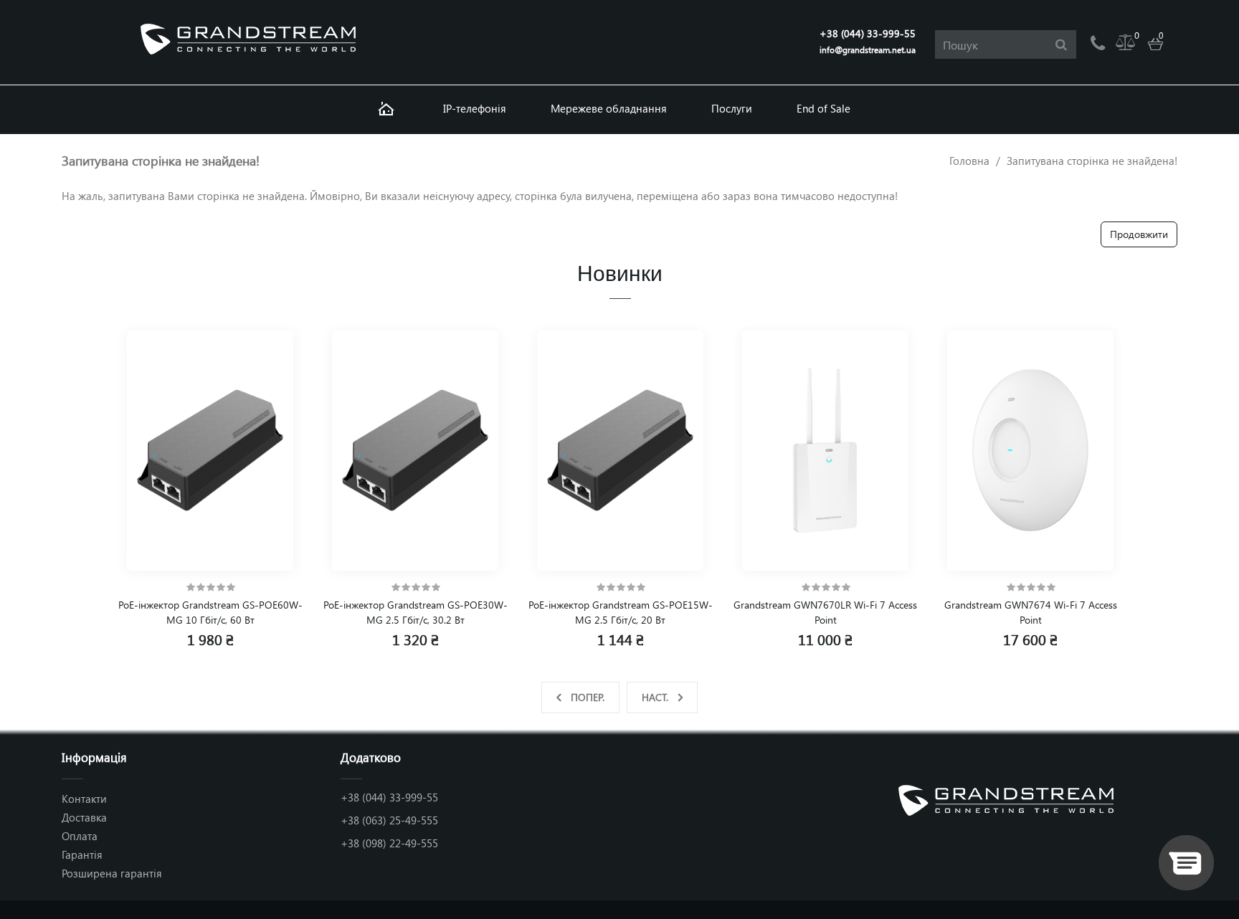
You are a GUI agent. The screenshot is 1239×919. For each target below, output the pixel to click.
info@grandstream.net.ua (868, 49)
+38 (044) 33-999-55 (868, 33)
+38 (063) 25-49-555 (389, 820)
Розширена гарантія (112, 873)
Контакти (84, 798)
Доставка (84, 817)
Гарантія (82, 854)
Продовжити (1139, 234)
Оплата (80, 836)
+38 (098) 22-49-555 (389, 843)
